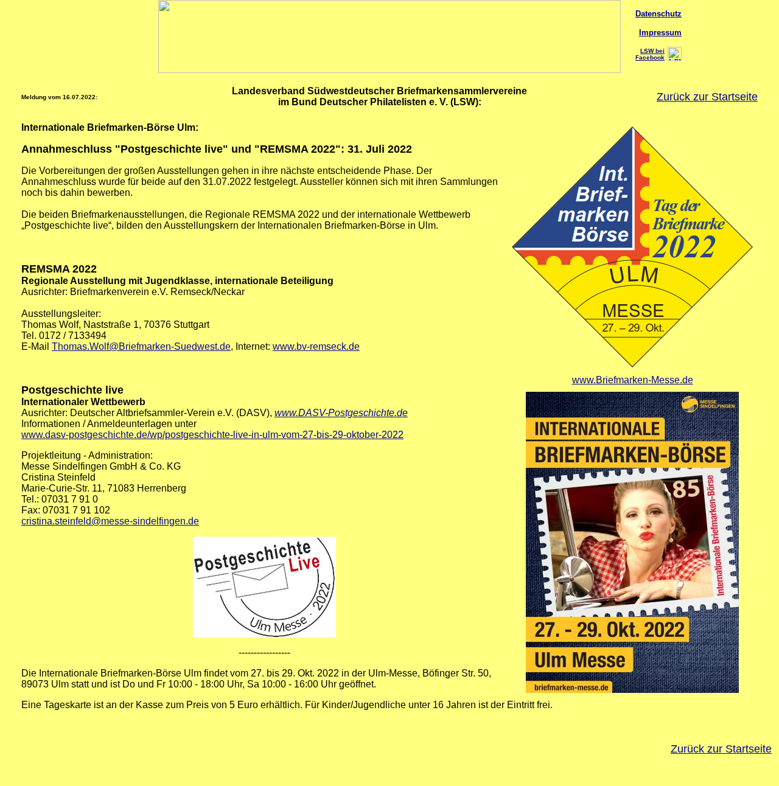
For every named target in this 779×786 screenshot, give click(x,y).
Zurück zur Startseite (707, 97)
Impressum (660, 32)
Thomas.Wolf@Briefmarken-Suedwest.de (141, 346)
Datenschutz (658, 13)
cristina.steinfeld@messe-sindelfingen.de (110, 521)
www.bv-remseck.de (316, 346)
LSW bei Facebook (650, 54)
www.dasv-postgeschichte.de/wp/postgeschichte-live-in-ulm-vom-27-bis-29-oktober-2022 (212, 435)
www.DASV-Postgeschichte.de (341, 413)
